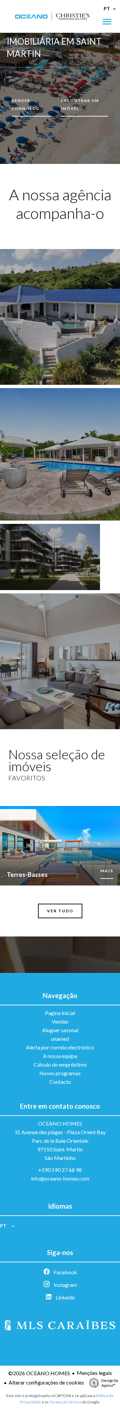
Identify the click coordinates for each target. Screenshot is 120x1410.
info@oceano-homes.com (60, 1178)
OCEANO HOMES (60, 1123)
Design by (109, 1383)
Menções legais (94, 1373)
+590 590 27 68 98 (60, 1170)
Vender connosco (26, 104)
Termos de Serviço (65, 1402)
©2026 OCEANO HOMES (39, 1373)
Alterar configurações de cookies (46, 1382)
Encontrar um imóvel (80, 104)
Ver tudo (60, 910)
